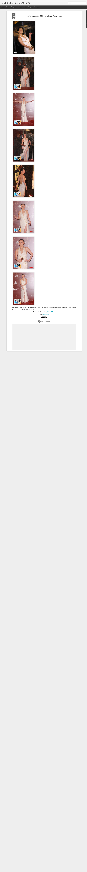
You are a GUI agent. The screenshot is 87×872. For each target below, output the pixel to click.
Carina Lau (46, 314)
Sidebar (25, 7)
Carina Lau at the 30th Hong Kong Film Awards (44, 16)
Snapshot (30, 7)
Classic (3, 7)
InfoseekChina (51, 312)
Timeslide (37, 7)
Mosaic (20, 7)
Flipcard (8, 7)
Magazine (14, 7)
